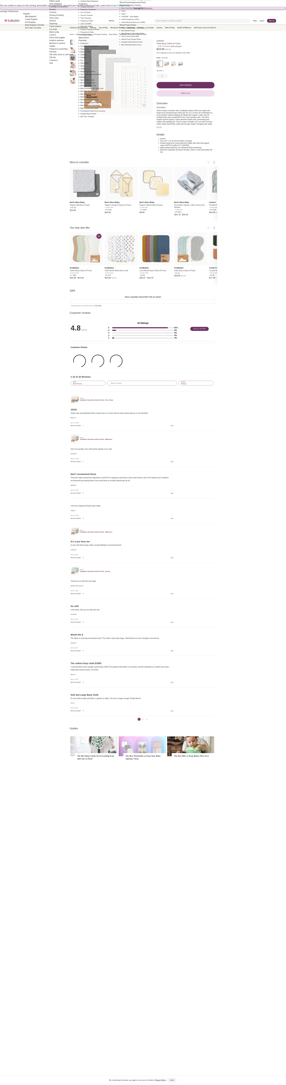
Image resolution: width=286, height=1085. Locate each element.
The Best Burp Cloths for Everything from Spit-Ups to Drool (95, 757)
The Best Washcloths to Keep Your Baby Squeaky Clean (143, 757)
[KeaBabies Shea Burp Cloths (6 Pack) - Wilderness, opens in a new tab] (75, 438)
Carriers (159, 28)
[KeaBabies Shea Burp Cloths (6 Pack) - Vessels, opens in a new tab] (75, 570)
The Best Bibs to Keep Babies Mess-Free (191, 756)
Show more (159, 127)
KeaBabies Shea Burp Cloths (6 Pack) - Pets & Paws (96, 400)
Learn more (97, 305)
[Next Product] (214, 162)
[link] (160, 63)
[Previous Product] (208, 162)
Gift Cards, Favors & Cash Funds (206, 28)
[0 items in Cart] (280, 20)
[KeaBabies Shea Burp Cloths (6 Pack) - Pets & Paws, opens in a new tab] (75, 399)
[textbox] (143, 301)
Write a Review (176, 46)
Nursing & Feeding (117, 28)
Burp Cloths (113, 34)
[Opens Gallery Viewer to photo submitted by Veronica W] (79, 361)
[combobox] (202, 21)
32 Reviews (166, 46)
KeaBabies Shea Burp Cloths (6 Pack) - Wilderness (96, 439)
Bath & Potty (170, 28)
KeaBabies (160, 40)
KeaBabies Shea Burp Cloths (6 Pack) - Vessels (95, 571)
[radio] (73, 65)
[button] (143, 328)
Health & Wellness (184, 28)
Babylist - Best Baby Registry (11, 20)
